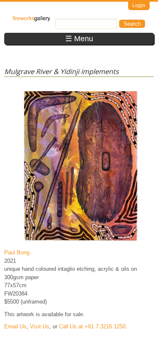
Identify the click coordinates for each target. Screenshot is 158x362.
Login (138, 5)
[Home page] (31, 19)
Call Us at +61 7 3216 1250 (92, 326)
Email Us (15, 326)
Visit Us (39, 326)
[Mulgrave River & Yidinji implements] (80, 240)
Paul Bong (16, 252)
